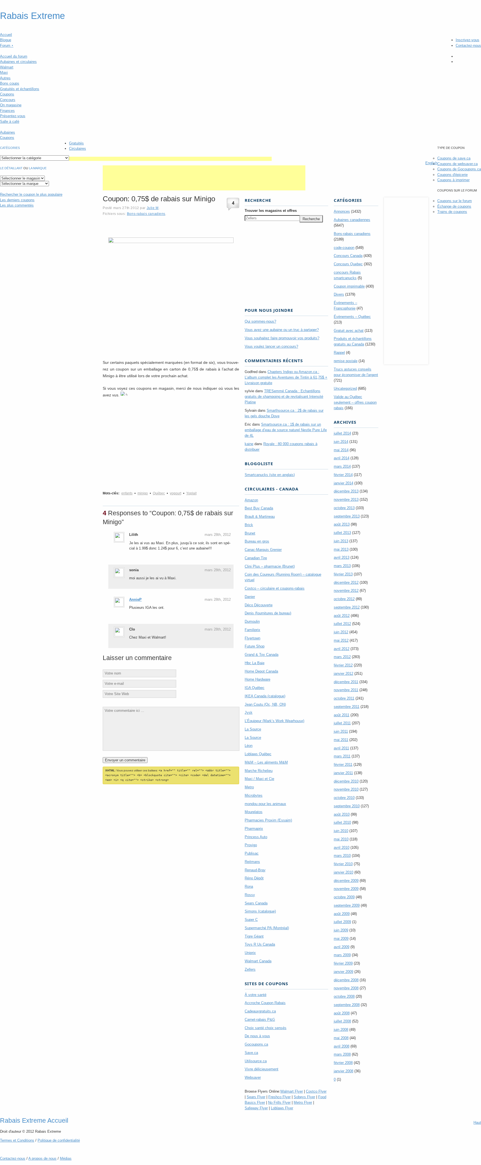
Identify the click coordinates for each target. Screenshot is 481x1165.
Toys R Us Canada (260, 944)
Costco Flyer (316, 1091)
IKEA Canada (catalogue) (265, 696)
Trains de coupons (452, 212)
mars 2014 (342, 466)
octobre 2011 (344, 698)
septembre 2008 (347, 1005)
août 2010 (342, 814)
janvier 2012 (343, 673)
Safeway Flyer (256, 1108)
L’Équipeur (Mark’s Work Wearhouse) (274, 721)
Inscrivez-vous (467, 40)
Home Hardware (257, 679)
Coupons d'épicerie (452, 175)
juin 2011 (341, 731)
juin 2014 (341, 442)
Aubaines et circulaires (18, 62)
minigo (143, 493)
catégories (10, 147)
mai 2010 (341, 839)
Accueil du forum (13, 56)
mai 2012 (341, 640)
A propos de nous (42, 1158)
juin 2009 (341, 930)
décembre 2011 (346, 682)
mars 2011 (342, 756)
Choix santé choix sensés (265, 1028)
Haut (477, 1122)
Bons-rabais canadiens (146, 213)
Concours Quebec (348, 264)
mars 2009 (342, 955)
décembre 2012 (346, 582)
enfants (126, 493)
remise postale (345, 361)
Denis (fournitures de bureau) (268, 613)
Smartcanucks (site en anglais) (270, 475)
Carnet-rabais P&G (260, 1019)
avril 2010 (341, 847)
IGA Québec (254, 688)
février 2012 (343, 665)
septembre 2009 (347, 905)
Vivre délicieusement (261, 1069)
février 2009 (343, 963)
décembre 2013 (346, 491)
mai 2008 (341, 1038)
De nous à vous (257, 1036)
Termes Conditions (17, 1140)
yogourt (175, 493)
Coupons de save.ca (453, 158)
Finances (7, 111)
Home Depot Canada (261, 671)
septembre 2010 (347, 806)
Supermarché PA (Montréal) (267, 928)
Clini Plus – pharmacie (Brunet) (270, 566)
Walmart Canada (258, 961)
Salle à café (9, 121)
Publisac (252, 853)
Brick (249, 525)
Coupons (7, 94)
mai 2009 (341, 938)
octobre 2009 (344, 897)
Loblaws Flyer (282, 1108)
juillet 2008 (342, 1021)
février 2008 (343, 1063)
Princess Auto (256, 837)
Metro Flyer (303, 1102)
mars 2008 (342, 1054)
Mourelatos (253, 812)
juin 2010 (341, 831)
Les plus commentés (17, 205)
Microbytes (253, 795)
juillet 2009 (342, 922)
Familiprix (252, 630)
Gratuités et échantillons (19, 89)
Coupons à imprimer (453, 180)
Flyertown (252, 638)
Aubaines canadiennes (352, 220)
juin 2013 (341, 541)
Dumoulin (252, 621)
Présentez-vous (12, 116)
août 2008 (342, 1013)
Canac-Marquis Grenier (263, 550)
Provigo (251, 845)
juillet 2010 (342, 822)
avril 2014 (341, 458)
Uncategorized (345, 388)
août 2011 (341, 715)
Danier (250, 597)
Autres (5, 78)
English (431, 163)
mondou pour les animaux (265, 804)
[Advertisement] (170, 159)
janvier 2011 (343, 773)
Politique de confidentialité (59, 1140)
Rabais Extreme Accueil (34, 1120)
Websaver (253, 1077)
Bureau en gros (257, 541)
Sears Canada (256, 903)
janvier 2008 (343, 1071)
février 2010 (343, 864)
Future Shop (254, 646)
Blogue (5, 40)
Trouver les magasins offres (271, 211)
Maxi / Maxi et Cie (259, 779)
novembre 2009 (346, 889)
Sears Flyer (256, 1097)
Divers (339, 294)
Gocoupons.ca (256, 1044)
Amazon (251, 500)
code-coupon (344, 248)
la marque (37, 168)
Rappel (339, 352)
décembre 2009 (346, 881)
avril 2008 (341, 1046)
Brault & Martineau (260, 516)
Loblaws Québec (258, 754)
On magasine (10, 105)
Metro (249, 787)
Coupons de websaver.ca (457, 164)
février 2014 (343, 475)
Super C (251, 920)
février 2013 (343, 574)
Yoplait (191, 493)
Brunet (250, 533)
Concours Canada (348, 256)
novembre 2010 (346, 789)
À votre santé (255, 995)
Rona (249, 886)
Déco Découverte (259, 605)
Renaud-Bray (255, 870)
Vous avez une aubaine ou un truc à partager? (282, 330)
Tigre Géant (254, 936)
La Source (253, 729)
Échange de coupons (454, 206)
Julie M (153, 208)
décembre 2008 (346, 980)
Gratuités (76, 143)
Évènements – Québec (352, 317)
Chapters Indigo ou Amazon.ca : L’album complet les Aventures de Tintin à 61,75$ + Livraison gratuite (286, 377)
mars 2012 (342, 657)
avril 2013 (341, 557)
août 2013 (342, 524)
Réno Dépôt (254, 878)
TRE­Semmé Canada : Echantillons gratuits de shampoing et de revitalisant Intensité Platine (284, 396)
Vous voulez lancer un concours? (271, 346)
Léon (248, 746)
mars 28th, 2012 (218, 535)
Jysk (248, 712)
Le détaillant (11, 168)
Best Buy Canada (259, 508)
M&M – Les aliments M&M (266, 762)
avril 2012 (341, 649)
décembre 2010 (346, 781)
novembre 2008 (346, 988)
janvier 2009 (343, 972)
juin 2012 (341, 632)
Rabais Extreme (32, 16)
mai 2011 (341, 740)
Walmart (6, 67)
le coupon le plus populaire (31, 194)
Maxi (4, 72)
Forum (6, 45)
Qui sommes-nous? (260, 321)
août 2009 (342, 914)
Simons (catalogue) (260, 911)
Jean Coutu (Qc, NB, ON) (265, 704)
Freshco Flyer (279, 1097)
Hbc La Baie (254, 663)
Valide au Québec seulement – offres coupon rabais (355, 402)
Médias (66, 1158)
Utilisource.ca (256, 1061)
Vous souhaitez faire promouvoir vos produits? (282, 338)
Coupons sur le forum (454, 201)
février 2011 (343, 764)
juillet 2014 (342, 433)
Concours (7, 100)
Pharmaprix (254, 828)
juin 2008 (341, 1029)
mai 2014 (341, 450)
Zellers (250, 969)
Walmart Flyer (291, 1091)
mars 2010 (342, 855)
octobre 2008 (344, 996)
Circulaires (77, 148)
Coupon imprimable (349, 286)
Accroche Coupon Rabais (265, 1003)
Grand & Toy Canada (261, 655)
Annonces (342, 211)
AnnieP (135, 599)
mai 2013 (341, 549)
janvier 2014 (343, 483)
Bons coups (9, 83)
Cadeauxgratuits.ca (260, 1011)
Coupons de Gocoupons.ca (459, 169)
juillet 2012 (342, 624)
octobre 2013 (344, 508)
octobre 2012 (344, 599)
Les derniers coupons (17, 200)
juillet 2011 (342, 723)
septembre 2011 (346, 707)
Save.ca (251, 1053)
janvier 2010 (343, 872)
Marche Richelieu (259, 771)
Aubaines (7, 132)
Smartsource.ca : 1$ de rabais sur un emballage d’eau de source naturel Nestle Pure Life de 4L (286, 430)
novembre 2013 (346, 499)
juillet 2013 (342, 533)
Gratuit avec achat (349, 330)
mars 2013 (342, 566)
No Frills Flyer (279, 1102)
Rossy (250, 895)
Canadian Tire (256, 558)
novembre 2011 (346, 690)
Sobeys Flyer (304, 1097)
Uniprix (250, 953)
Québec (159, 493)
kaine (249, 444)
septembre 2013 (347, 516)
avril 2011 (341, 748)
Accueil (6, 35)
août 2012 (342, 616)
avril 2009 (341, 947)
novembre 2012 (346, 590)
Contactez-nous (468, 45)
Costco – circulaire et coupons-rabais (275, 588)
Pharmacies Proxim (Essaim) (268, 820)
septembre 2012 (347, 607)
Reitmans (252, 862)
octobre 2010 (344, 798)
